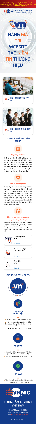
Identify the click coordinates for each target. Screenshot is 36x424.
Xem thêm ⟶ (18, 244)
